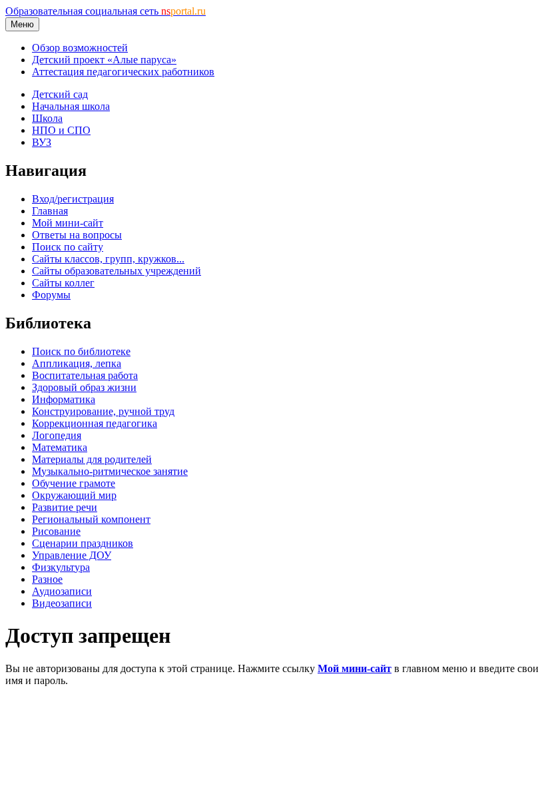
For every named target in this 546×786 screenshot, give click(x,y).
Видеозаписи (62, 603)
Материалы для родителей (92, 459)
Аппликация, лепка (76, 363)
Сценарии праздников (82, 543)
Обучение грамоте (73, 483)
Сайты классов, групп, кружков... (108, 258)
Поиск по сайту (67, 246)
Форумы (51, 294)
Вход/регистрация (73, 198)
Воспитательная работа (85, 375)
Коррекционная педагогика (94, 423)
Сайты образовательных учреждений (116, 270)
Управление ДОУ (71, 555)
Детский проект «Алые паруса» (104, 59)
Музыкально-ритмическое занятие (110, 471)
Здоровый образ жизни (84, 387)
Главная (50, 210)
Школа (47, 118)
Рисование (56, 531)
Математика (59, 447)
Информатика (63, 399)
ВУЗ (41, 142)
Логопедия (56, 435)
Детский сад (60, 94)
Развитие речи (64, 507)
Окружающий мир (74, 495)
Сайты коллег (63, 282)
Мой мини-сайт (67, 222)
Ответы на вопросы (77, 234)
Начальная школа (71, 106)
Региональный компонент (91, 519)
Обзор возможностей (80, 47)
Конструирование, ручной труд (103, 411)
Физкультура (61, 567)
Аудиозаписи (62, 591)
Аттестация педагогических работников (123, 71)
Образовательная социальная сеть (105, 11)
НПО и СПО (61, 130)
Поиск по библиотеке (81, 351)
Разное (47, 579)
